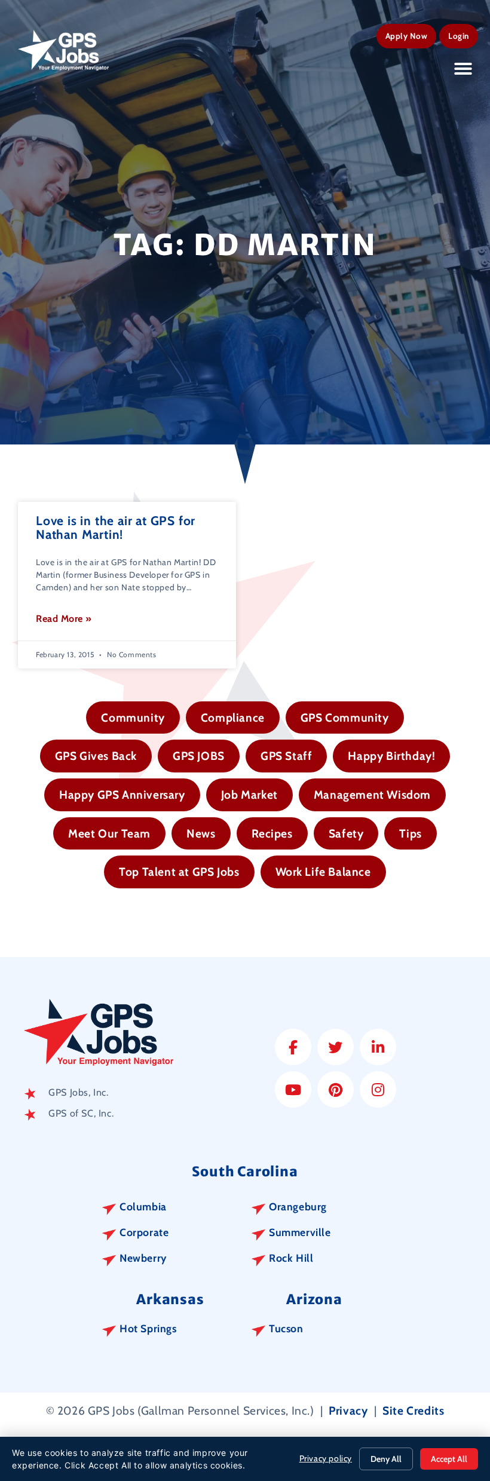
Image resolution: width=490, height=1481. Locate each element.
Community (132, 717)
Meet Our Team (109, 833)
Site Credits (413, 1410)
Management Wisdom (372, 794)
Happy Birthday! (391, 756)
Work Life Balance (323, 871)
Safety (346, 833)
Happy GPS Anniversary (122, 794)
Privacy (348, 1410)
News (200, 833)
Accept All (449, 1459)
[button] (463, 68)
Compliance (233, 717)
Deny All (386, 1459)
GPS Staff (286, 756)
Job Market (249, 794)
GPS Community (345, 717)
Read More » (64, 618)
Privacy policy (325, 1458)
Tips (410, 833)
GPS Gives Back (96, 756)
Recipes (272, 833)
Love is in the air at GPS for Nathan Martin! (115, 527)
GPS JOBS (199, 756)
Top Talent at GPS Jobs (179, 871)
